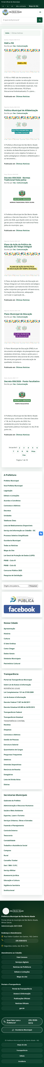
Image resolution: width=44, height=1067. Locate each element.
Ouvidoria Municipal (12, 540)
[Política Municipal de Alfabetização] (22, 128)
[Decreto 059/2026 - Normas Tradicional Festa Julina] (22, 197)
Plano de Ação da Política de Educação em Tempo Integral (18, 245)
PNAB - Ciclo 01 (10, 560)
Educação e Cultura (12, 880)
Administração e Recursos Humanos (18, 805)
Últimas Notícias (23, 96)
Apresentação (9, 629)
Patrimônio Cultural (12, 663)
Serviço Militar (10, 870)
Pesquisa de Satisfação (13, 575)
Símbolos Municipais (12, 658)
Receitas (7, 725)
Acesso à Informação (22, 994)
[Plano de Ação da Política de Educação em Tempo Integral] (22, 264)
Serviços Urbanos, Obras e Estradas (18, 820)
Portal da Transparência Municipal (18, 680)
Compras (7, 850)
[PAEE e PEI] (22, 61)
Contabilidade (9, 840)
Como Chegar (9, 648)
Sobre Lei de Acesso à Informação (17, 685)
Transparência (22, 1050)
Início (7, 33)
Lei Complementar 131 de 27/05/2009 (19, 692)
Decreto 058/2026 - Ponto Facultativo (22, 381)
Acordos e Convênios (12, 501)
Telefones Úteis (10, 520)
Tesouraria (8, 835)
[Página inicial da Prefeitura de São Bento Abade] (18, 12)
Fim (24, 455)
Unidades (7, 515)
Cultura (7, 638)
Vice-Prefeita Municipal (13, 486)
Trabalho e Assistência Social (15, 845)
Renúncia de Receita (12, 769)
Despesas (7, 730)
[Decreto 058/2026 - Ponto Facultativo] (22, 399)
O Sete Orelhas (10, 643)
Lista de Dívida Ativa (12, 779)
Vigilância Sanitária (12, 885)
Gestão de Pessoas (11, 740)
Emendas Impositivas (12, 764)
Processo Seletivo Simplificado (16, 535)
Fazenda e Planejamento (14, 825)
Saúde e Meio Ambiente (13, 810)
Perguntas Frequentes (13, 754)
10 (27, 451)
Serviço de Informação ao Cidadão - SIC (19, 530)
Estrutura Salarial (11, 745)
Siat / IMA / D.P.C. (11, 865)
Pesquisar (33, 586)
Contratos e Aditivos (12, 505)
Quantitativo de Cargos (13, 750)
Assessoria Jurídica (11, 875)
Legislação (8, 491)
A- (3, 6)
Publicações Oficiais (22, 998)
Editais (22, 1056)
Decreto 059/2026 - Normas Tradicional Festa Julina (17, 178)
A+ (12, 6)
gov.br (22, 1008)
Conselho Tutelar (11, 860)
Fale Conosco (22, 957)
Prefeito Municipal (11, 481)
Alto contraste (21, 6)
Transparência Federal (13, 712)
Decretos (7, 510)
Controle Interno (10, 830)
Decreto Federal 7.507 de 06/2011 (17, 702)
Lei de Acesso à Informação (15, 697)
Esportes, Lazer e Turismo (14, 815)
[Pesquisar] (39, 20)
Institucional (9, 890)
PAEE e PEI (9, 43)
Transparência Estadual (13, 717)
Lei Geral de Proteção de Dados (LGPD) (19, 555)
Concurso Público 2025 (13, 570)
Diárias (7, 784)
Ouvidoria (22, 1061)
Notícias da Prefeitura (22, 967)
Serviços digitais (22, 962)
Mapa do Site (33, 6)
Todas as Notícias (11, 545)
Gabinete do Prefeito (12, 800)
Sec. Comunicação (20, 46)
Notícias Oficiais (22, 1003)
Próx (33, 451)
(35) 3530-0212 (21, 941)
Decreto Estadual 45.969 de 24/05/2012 (19, 707)
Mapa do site (22, 977)
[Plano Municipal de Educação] (22, 332)
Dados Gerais (9, 653)
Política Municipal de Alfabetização (21, 110)
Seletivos (7, 759)
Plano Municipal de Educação (18, 314)
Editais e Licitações (11, 496)
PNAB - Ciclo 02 (10, 565)
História (7, 634)
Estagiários (8, 774)
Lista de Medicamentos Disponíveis (18, 525)
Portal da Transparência (22, 989)
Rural (6, 855)
